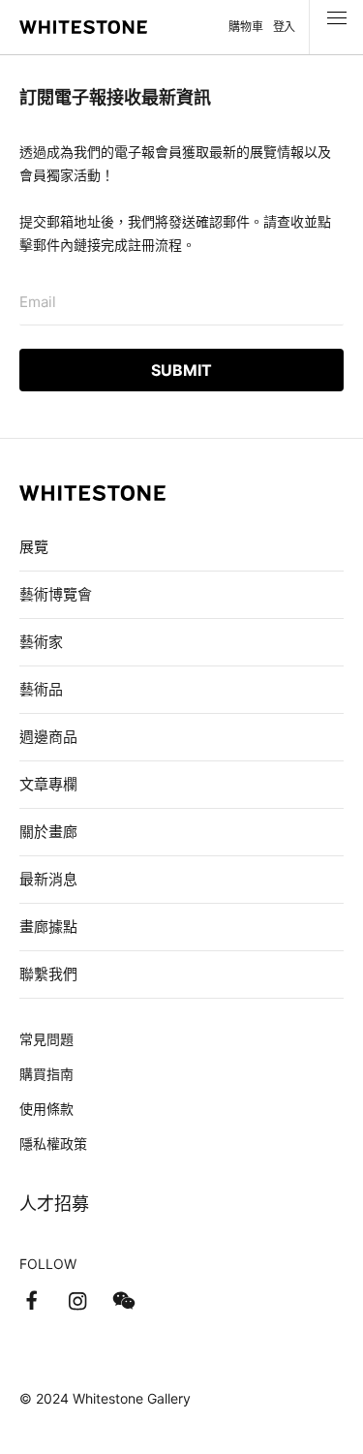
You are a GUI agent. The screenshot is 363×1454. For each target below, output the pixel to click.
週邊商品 (48, 736)
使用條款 (46, 1108)
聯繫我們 (48, 974)
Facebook (31, 1301)
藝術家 (41, 642)
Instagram (77, 1301)
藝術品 (41, 689)
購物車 (245, 26)
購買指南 (46, 1074)
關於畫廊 (50, 831)
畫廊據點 (48, 926)
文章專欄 (48, 784)
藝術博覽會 (55, 594)
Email (37, 302)
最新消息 (48, 879)
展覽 (33, 547)
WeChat (124, 1301)
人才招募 (54, 1203)
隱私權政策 (53, 1143)
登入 (284, 26)
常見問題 (46, 1039)
